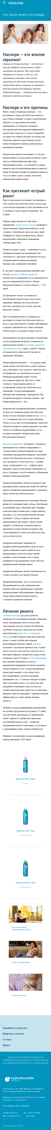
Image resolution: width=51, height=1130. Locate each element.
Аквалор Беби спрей (25, 778)
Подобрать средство (15, 1028)
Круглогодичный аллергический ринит (21, 928)
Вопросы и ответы (13, 1033)
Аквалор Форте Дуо (25, 882)
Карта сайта (30, 1116)
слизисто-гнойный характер (23, 274)
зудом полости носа (25, 224)
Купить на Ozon (25, 790)
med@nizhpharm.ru (10, 1113)
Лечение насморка (12, 615)
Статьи (7, 1039)
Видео (6, 1045)
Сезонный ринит (19, 995)
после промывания (37, 658)
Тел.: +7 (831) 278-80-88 (31, 1113)
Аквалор (37, 643)
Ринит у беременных (21, 962)
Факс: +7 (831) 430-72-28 (11, 1116)
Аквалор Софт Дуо (25, 830)
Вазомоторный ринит (13, 443)
